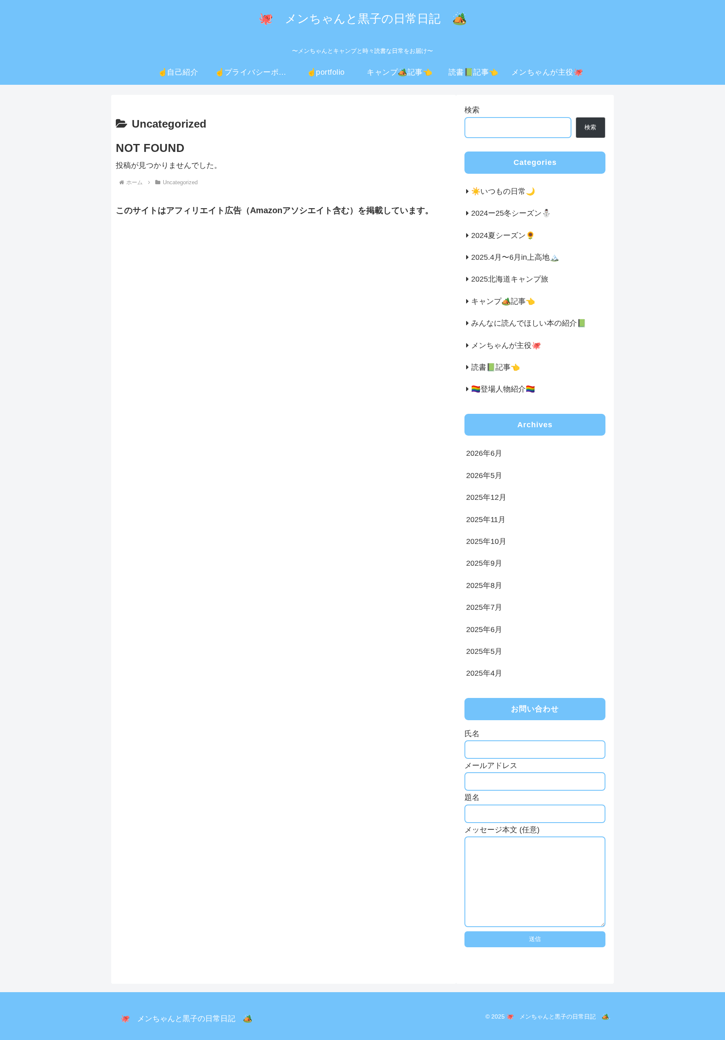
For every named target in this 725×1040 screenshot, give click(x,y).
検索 (472, 110)
